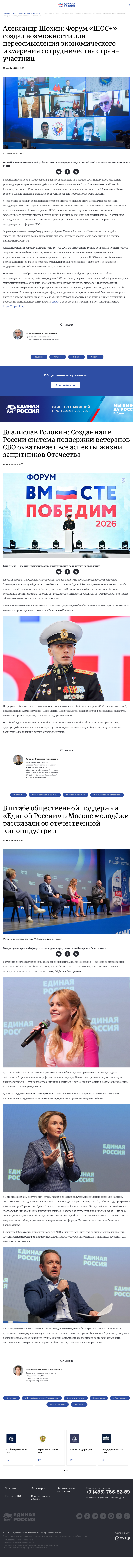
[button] (64, 1470)
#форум (95, 357)
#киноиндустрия (76, 1398)
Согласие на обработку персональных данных (25, 1548)
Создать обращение (65, 385)
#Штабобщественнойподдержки (42, 1398)
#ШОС (76, 357)
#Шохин (39, 357)
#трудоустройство (75, 795)
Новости (37, 13)
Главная (6, 13)
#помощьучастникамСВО (45, 795)
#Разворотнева (57, 1404)
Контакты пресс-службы (41, 1497)
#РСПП (57, 357)
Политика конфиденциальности (18, 1542)
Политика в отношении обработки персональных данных (30, 1545)
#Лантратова (120, 1398)
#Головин (18, 795)
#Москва (11, 1398)
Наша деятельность (21, 13)
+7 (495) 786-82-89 (108, 1492)
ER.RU (55, 301)
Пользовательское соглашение (18, 1540)
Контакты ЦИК (14, 1496)
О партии (10, 1488)
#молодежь (99, 1398)
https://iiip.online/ (14, 306)
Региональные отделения (66, 1490)
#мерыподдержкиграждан (107, 795)
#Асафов (79, 1404)
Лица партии (39, 1488)
